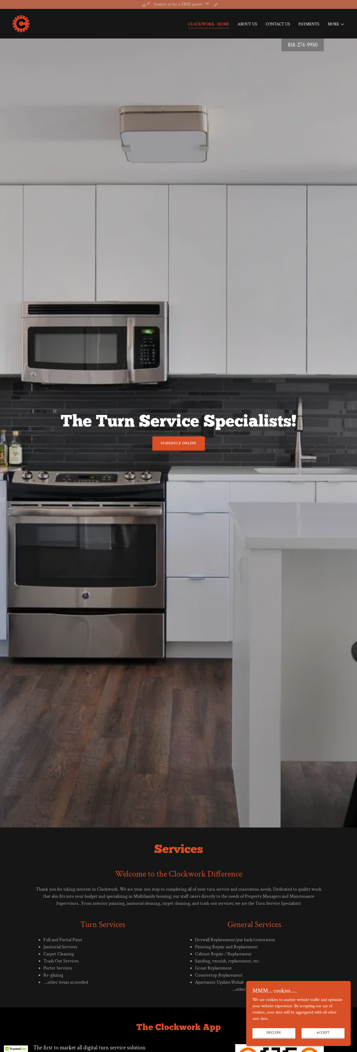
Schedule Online (179, 443)
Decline (274, 1033)
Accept (323, 1033)
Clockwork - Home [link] (208, 24)
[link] (21, 23)
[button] (336, 24)
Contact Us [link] (278, 24)
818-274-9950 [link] (303, 45)
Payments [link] (308, 24)
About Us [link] (247, 24)
